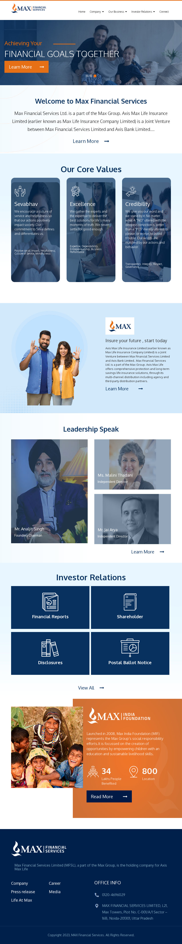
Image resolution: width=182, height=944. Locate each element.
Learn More (86, 141)
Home (81, 11)
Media (55, 891)
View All (86, 688)
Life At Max (21, 900)
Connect (164, 11)
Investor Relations (142, 11)
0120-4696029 (113, 895)
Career (55, 883)
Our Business (116, 11)
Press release (23, 891)
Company (96, 11)
